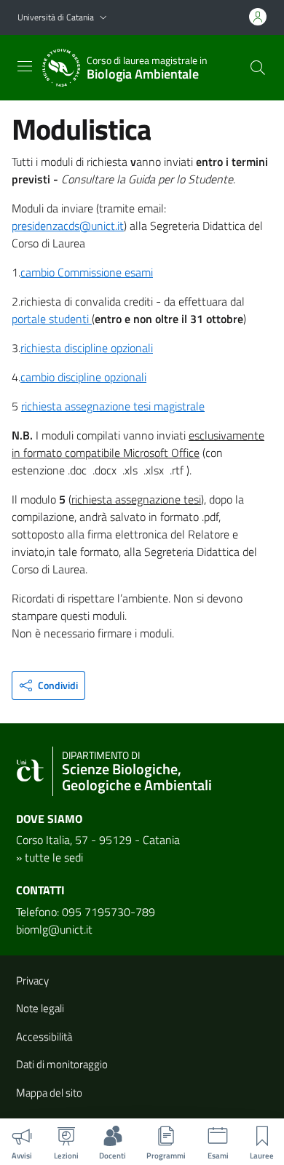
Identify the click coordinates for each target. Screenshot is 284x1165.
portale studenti (52, 318)
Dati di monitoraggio (62, 1064)
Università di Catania (55, 17)
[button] (103, 18)
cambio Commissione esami (86, 272)
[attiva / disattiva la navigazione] (24, 66)
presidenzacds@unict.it (68, 225)
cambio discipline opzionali (83, 377)
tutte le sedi (54, 857)
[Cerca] (258, 67)
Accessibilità (44, 1036)
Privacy (32, 980)
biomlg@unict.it (54, 929)
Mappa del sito (49, 1092)
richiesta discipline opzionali (86, 348)
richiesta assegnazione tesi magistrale (113, 406)
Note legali (40, 1008)
